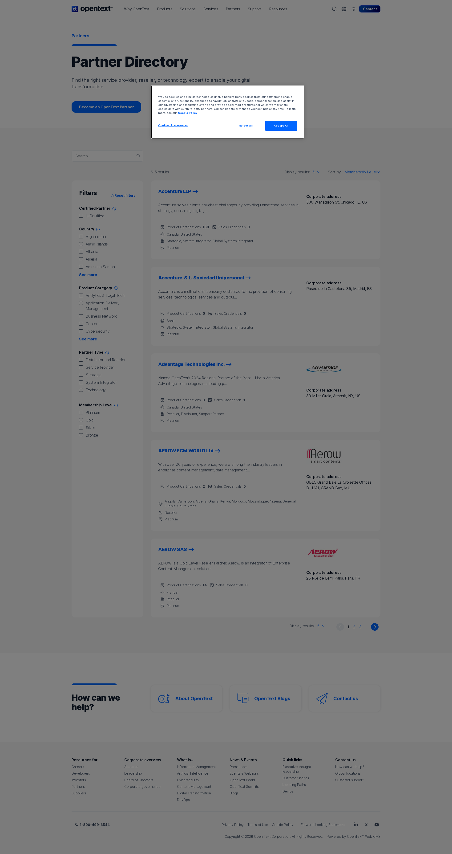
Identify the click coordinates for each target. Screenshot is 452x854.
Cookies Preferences (173, 125)
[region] (227, 112)
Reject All (246, 125)
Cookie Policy (187, 112)
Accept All (281, 125)
